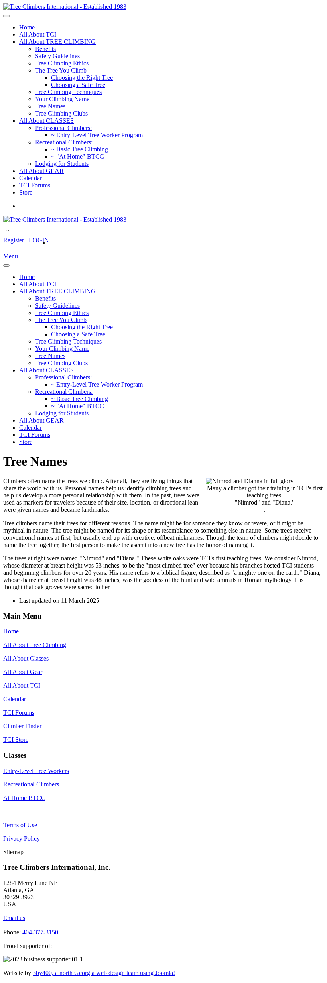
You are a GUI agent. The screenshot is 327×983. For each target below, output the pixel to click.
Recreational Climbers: (64, 142)
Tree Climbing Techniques (68, 91)
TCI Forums (34, 185)
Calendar (30, 178)
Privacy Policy (21, 838)
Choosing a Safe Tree (78, 84)
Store (25, 192)
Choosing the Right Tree (82, 77)
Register (13, 240)
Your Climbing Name (62, 99)
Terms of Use (20, 825)
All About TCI (37, 34)
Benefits (45, 48)
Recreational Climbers (31, 784)
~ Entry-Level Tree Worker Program (97, 135)
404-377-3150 (40, 932)
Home (27, 27)
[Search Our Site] (17, 229)
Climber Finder (22, 726)
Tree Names (50, 106)
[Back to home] (64, 6)
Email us (14, 917)
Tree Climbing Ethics (62, 63)
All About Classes (26, 658)
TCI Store (15, 739)
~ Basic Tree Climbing (79, 149)
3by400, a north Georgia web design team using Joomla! (104, 972)
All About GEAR (41, 170)
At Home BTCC (24, 797)
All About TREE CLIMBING (57, 41)
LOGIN (39, 240)
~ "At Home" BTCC (77, 156)
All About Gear (22, 671)
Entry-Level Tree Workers (36, 770)
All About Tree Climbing (34, 644)
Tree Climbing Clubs (61, 113)
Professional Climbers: (63, 127)
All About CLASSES (46, 120)
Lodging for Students (62, 163)
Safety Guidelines (57, 56)
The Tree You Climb (61, 70)
